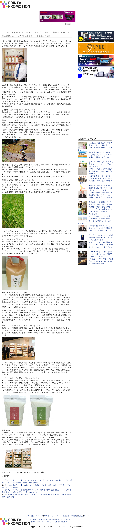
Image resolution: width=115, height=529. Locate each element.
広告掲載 (52, 519)
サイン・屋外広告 (63, 516)
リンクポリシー (66, 519)
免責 (57, 519)
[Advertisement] (96, 92)
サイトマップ (42, 519)
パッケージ (39, 516)
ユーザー (87, 516)
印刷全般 (74, 516)
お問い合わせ (36, 522)
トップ (26, 516)
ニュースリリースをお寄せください (54, 522)
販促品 (80, 516)
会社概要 (33, 519)
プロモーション (49, 516)
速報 (32, 516)
